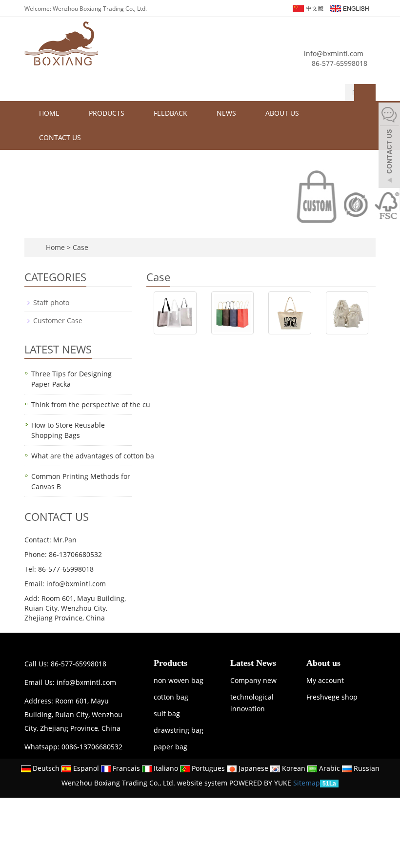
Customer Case (57, 320)
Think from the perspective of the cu (90, 404)
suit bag (167, 713)
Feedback (170, 113)
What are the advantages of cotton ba (92, 455)
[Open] (389, 146)
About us (282, 113)
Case (80, 247)
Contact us (60, 137)
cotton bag (171, 697)
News (226, 113)
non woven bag (178, 680)
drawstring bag (178, 730)
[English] (348, 7)
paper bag (170, 746)
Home (49, 113)
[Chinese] (307, 7)
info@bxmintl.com (333, 53)
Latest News (253, 663)
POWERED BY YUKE (261, 782)
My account (325, 680)
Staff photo (51, 302)
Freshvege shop (332, 697)
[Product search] (365, 92)
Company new (253, 680)
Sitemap (306, 782)
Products (106, 113)
